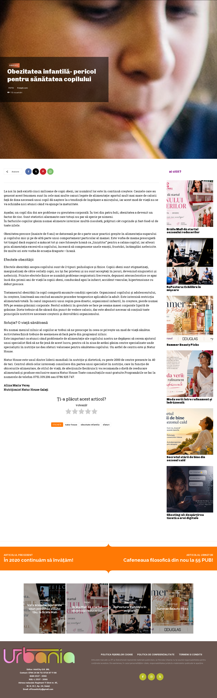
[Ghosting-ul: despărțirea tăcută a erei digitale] (190, 489)
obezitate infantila (90, 424)
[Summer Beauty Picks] (190, 319)
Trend (87, 602)
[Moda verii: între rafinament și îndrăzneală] (190, 373)
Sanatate (13, 65)
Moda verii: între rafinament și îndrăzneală (189, 401)
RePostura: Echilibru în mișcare (184, 288)
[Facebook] (28, 171)
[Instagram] (151, 676)
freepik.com (22, 87)
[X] (36, 171)
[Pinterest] (43, 171)
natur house (71, 424)
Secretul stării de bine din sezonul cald (186, 458)
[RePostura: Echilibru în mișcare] (190, 261)
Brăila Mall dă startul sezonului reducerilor (183, 231)
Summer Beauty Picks (183, 345)
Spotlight (44, 600)
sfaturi (106, 424)
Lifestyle (172, 604)
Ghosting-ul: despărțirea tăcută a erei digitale (185, 516)
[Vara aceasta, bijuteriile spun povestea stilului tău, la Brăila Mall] (44, 608)
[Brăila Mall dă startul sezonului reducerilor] (190, 203)
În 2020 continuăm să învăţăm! (38, 560)
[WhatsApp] (50, 171)
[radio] (68, 411)
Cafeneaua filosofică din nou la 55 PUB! (168, 560)
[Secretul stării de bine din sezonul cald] (190, 431)
